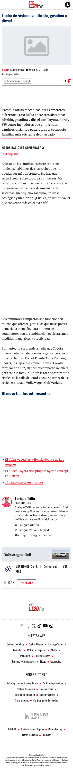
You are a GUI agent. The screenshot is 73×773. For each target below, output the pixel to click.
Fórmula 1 (18, 650)
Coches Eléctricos (15, 644)
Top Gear (46, 735)
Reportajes (55, 661)
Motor (6, 70)
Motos (54, 650)
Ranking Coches (55, 644)
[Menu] (4, 4)
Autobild (12, 729)
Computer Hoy (55, 729)
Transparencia (46, 689)
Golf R (34, 566)
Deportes (42, 650)
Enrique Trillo (11, 74)
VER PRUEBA (26, 583)
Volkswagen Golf (11, 154)
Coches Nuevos (36, 644)
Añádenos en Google (19, 81)
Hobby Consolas (30, 735)
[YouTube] (45, 626)
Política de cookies (26, 689)
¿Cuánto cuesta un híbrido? (24, 482)
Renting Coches (42, 656)
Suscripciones (22, 700)
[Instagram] (51, 626)
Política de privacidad (52, 683)
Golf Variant (50, 566)
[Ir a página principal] (36, 4)
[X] (34, 626)
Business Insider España (32, 729)
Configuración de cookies (45, 700)
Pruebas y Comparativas (23, 661)
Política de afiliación (25, 695)
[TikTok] (39, 626)
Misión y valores (47, 695)
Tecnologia (25, 656)
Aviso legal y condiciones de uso (22, 683)
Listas (43, 661)
